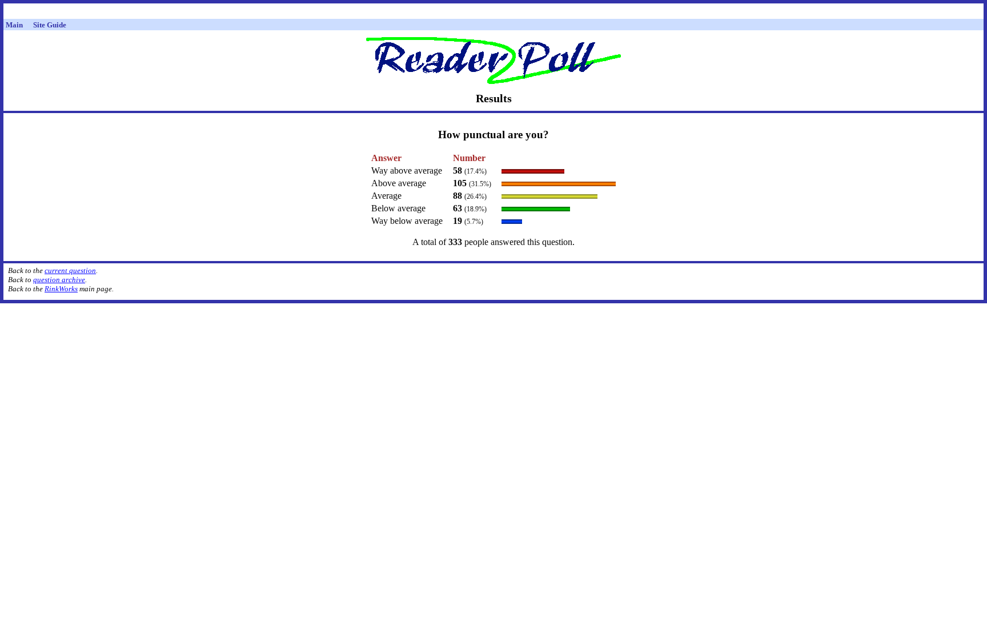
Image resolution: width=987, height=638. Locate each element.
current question (70, 270)
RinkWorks (61, 288)
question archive (59, 279)
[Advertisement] (493, 13)
